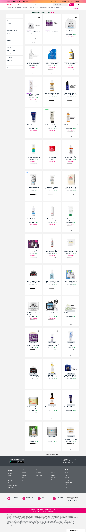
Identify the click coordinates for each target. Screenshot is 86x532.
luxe (23, 4)
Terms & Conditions (31, 509)
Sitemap (52, 480)
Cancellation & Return (26, 477)
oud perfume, (19, 520)
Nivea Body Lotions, (49, 522)
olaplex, (30, 520)
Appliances (67, 479)
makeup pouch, (25, 520)
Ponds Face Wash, (32, 522)
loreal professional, (65, 517)
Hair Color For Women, (14, 522)
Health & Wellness (68, 482)
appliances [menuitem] (19, 7)
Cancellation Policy (47, 509)
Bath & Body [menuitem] (25, 7)
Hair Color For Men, (69, 523)
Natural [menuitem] (30, 7)
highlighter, (13, 516)
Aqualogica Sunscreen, (15, 523)
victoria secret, (59, 516)
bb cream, (54, 516)
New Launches (53, 473)
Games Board (39, 473)
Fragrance (67, 484)
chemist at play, (53, 517)
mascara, (59, 517)
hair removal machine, (63, 518)
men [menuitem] (49, 7)
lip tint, (14, 518)
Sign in (71, 4)
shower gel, (31, 518)
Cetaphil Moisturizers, (23, 522)
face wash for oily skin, (25, 517)
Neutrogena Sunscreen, (54, 523)
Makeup (66, 472)
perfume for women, (43, 516)
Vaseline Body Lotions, (58, 522)
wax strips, (26, 518)
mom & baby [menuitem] (35, 7)
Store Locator (24, 475)
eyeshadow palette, (41, 517)
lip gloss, (36, 516)
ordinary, (32, 517)
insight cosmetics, (47, 518)
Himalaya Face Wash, (64, 521)
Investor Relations (11, 487)
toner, (35, 517)
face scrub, (32, 521)
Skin (66, 473)
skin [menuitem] (13, 7)
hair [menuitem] (15, 7)
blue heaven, (14, 521)
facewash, (62, 520)
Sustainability (10, 483)
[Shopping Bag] (78, 5)
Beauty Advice (35, 4)
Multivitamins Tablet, (55, 521)
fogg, (11, 518)
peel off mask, (21, 521)
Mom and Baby (68, 480)
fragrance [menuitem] (52, 7)
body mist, (34, 520)
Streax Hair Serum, (40, 522)
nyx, (66, 520)
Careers (9, 475)
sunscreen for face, (39, 518)
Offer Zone (53, 472)
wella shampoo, (40, 520)
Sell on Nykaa (24, 480)
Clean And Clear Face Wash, (43, 523)
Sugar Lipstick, (66, 522)
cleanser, (48, 517)
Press (9, 478)
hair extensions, (72, 517)
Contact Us (24, 472)
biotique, (32, 516)
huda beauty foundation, (49, 520)
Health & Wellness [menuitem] (43, 7)
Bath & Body (67, 477)
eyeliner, (13, 517)
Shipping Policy (40, 509)
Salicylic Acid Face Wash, (25, 523)
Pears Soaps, (62, 523)
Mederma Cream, (47, 521)
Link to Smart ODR (11, 488)
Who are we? (10, 473)
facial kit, (49, 516)
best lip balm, (27, 521)
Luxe (66, 487)
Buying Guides (39, 475)
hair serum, (18, 516)
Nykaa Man (53, 475)
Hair (66, 475)
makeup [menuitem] (9, 7)
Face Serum (14, 525)
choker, (14, 520)
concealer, (23, 516)
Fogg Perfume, (34, 523)
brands (19, 4)
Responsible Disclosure (12, 485)
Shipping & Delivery (25, 479)
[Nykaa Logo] (9, 4)
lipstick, (9, 516)
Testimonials (10, 480)
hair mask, (17, 517)
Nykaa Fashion (28, 4)
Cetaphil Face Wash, (39, 521)
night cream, (57, 520)
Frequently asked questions (27, 473)
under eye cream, (20, 518)
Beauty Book (38, 472)
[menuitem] (76, 8)
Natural (66, 485)
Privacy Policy (55, 509)
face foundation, (54, 518)
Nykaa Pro (53, 479)
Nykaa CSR (10, 482)
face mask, (28, 516)
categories (15, 4)
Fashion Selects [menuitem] (59, 7)
